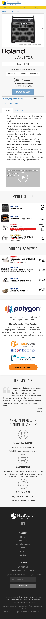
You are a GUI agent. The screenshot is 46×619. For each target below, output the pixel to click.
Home (23, 537)
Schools (23, 548)
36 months (34, 74)
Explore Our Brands (23, 367)
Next (43, 29)
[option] (23, 177)
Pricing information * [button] (12, 103)
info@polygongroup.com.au (23, 570)
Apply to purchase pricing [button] (14, 99)
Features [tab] (7, 110)
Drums (17, 11)
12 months (23, 74)
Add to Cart (24, 91)
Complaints (24, 597)
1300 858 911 (23, 567)
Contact (23, 555)
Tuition (23, 551)
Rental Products (7, 11)
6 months (11, 74)
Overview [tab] (19, 110)
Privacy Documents (12, 597)
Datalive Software (34, 599)
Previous (3, 29)
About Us (23, 540)
